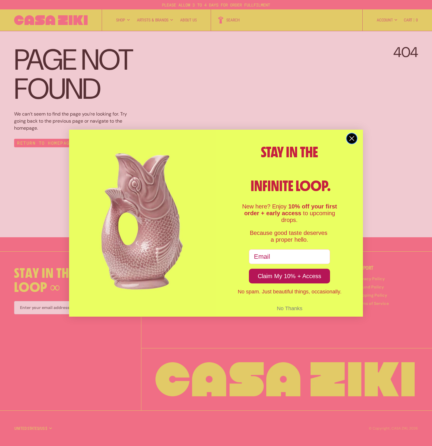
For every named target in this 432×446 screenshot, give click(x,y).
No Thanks (289, 308)
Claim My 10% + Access (289, 276)
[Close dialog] (351, 138)
